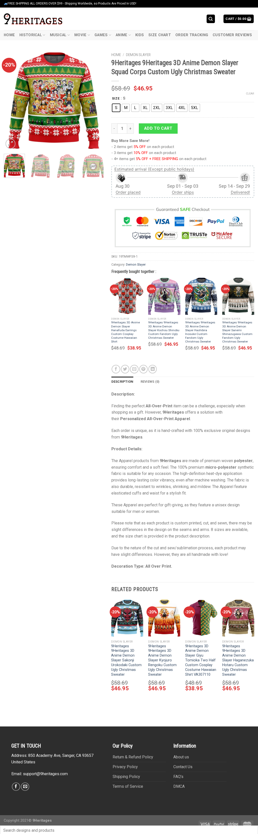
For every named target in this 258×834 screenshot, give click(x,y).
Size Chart (159, 35)
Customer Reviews (232, 35)
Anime (121, 35)
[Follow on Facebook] (16, 786)
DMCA (179, 786)
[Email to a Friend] (134, 369)
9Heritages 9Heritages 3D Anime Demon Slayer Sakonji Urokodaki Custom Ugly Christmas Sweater (126, 660)
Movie (80, 35)
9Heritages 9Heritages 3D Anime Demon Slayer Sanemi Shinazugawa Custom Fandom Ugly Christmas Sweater (237, 332)
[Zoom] (10, 144)
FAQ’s (178, 776)
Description (122, 381)
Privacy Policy (125, 766)
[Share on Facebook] (116, 369)
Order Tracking (191, 35)
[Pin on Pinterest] (143, 369)
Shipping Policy (126, 776)
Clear (250, 93)
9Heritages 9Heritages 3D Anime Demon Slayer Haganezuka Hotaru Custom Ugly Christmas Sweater (238, 660)
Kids (139, 35)
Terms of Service (128, 786)
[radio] (116, 108)
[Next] (95, 100)
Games (101, 35)
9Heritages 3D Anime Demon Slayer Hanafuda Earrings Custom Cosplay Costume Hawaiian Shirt (125, 332)
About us (181, 757)
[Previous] (12, 100)
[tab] (122, 382)
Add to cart (158, 128)
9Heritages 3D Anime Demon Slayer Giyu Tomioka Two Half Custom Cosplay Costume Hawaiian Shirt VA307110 (200, 660)
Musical (58, 35)
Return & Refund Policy (133, 757)
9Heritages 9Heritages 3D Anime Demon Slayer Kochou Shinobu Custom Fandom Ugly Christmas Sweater (163, 330)
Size (116, 98)
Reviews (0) (150, 381)
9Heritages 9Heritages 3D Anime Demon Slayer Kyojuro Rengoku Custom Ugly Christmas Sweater (162, 660)
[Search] (211, 19)
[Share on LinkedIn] (152, 369)
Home (9, 35)
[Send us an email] (25, 786)
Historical (30, 35)
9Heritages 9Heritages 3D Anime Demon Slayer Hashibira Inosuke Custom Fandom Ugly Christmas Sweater (200, 332)
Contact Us (182, 766)
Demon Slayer (138, 55)
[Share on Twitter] (125, 369)
